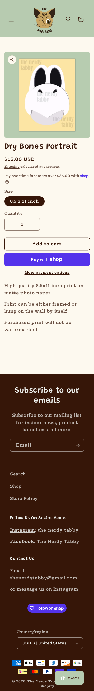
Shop (16, 486)
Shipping (12, 166)
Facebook (22, 541)
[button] (11, 19)
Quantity (13, 213)
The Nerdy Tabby (43, 681)
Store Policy (24, 498)
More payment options (47, 272)
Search (18, 474)
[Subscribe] (78, 445)
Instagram (22, 530)
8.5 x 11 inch (24, 201)
